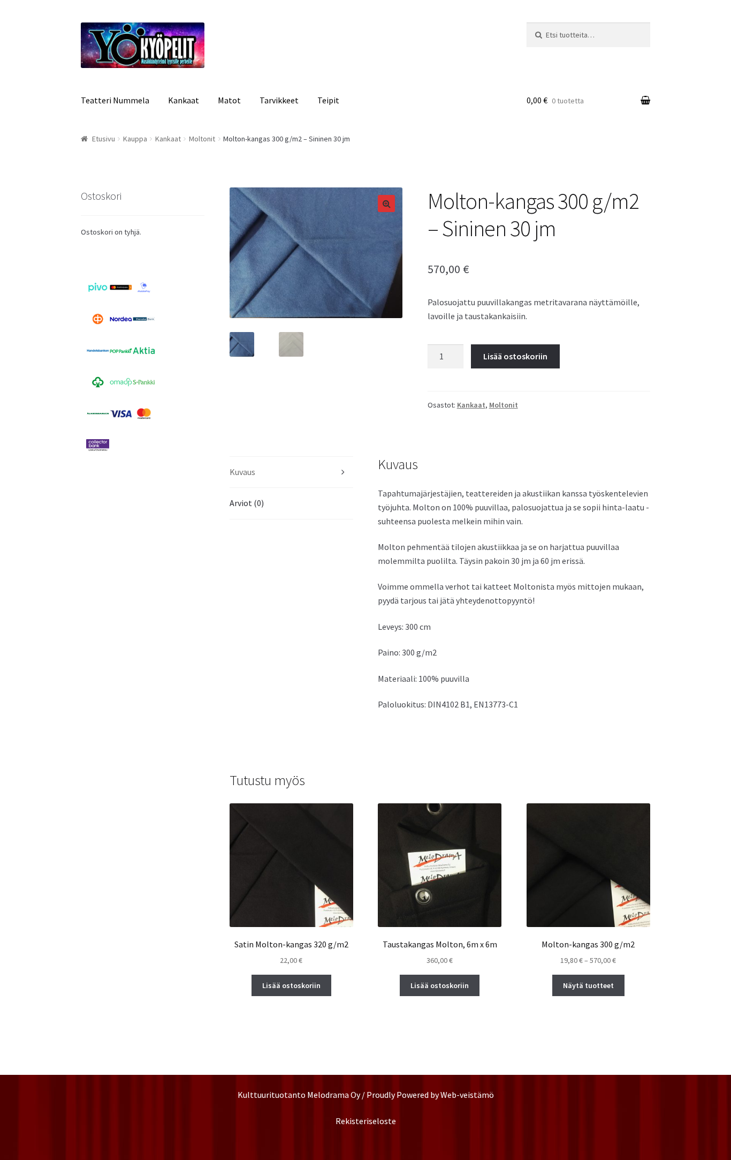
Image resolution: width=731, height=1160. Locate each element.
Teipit (328, 100)
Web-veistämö (467, 1094)
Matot (229, 100)
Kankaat (183, 100)
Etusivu (103, 139)
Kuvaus (242, 471)
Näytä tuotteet (588, 985)
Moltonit (202, 139)
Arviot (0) (247, 503)
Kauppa (135, 139)
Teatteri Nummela (115, 100)
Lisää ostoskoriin (515, 356)
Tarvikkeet (279, 100)
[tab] (291, 472)
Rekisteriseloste (366, 1121)
